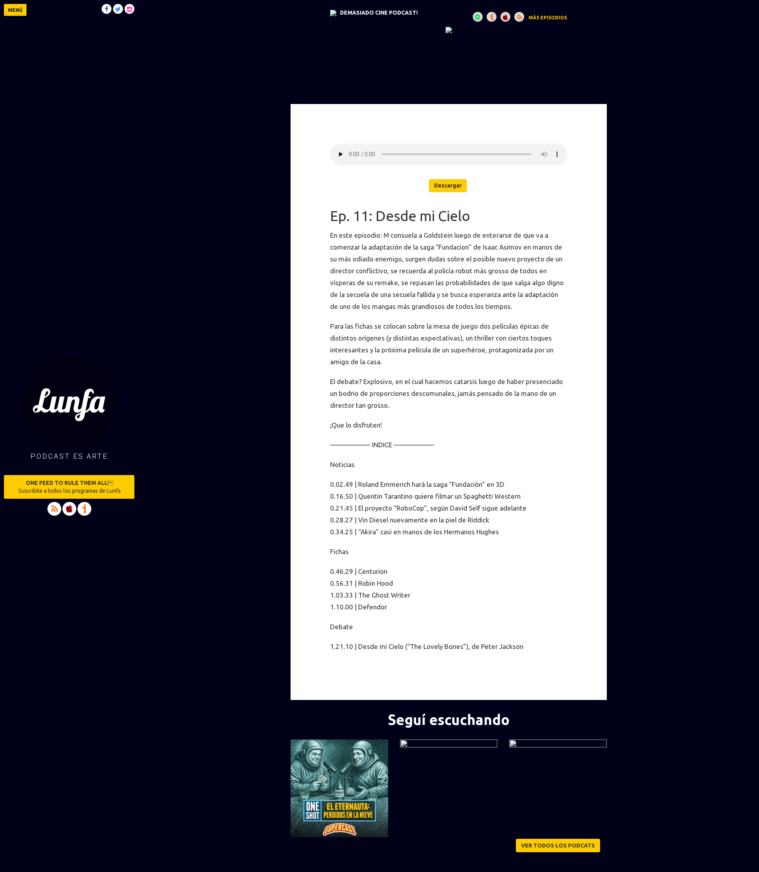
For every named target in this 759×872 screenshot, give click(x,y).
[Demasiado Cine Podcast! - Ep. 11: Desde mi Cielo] (448, 29)
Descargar (448, 185)
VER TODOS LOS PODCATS (558, 845)
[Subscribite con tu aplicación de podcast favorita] (519, 17)
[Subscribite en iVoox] (492, 17)
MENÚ (15, 10)
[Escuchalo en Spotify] (478, 17)
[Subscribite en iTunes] (505, 17)
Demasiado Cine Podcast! (379, 12)
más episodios (548, 17)
